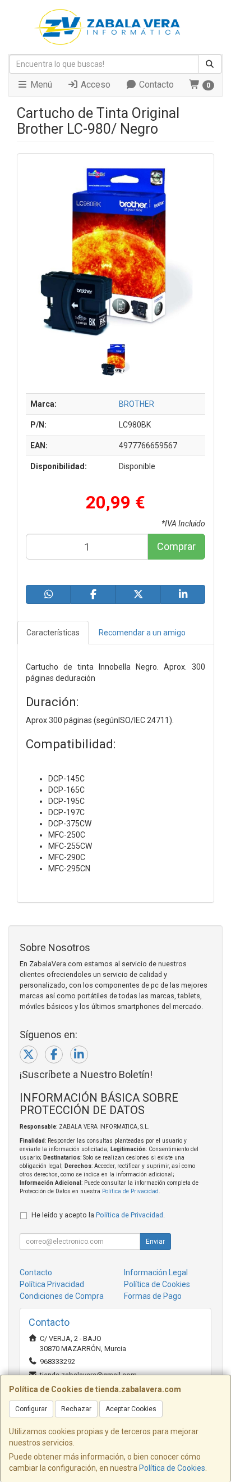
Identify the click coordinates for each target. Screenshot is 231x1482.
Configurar (31, 1409)
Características (53, 632)
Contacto (155, 84)
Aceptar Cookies (130, 1409)
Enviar (155, 1241)
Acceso (94, 84)
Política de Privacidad (130, 1191)
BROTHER (136, 403)
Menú (40, 84)
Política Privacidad (52, 1284)
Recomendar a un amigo (142, 632)
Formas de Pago (153, 1296)
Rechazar (76, 1409)
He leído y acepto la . (98, 1215)
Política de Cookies (172, 1467)
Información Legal (156, 1272)
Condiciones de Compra (62, 1296)
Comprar (176, 546)
